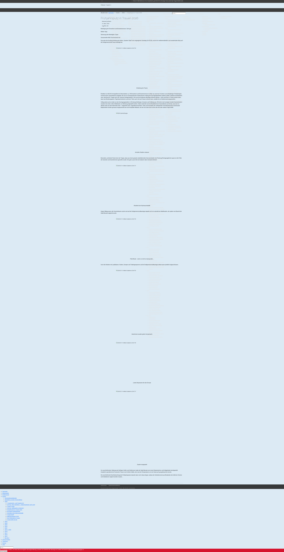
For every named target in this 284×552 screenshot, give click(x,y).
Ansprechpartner (206, 18)
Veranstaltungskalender (11, 498)
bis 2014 (7, 538)
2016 (6, 534)
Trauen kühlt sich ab (12, 519)
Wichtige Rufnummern (207, 21)
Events (4, 496)
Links (219, 13)
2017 (6, 533)
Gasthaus (186, 16)
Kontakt (204, 33)
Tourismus (5, 541)
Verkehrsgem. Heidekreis (210, 28)
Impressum (104, 485)
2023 (6, 524)
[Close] (0, 489)
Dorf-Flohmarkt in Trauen (13, 518)
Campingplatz (187, 18)
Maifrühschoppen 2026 (13, 516)
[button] (9, 493)
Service (201, 13)
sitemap (204, 34)
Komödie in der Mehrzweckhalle (15, 513)
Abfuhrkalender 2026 (209, 24)
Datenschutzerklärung (114, 485)
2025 (6, 521)
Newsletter (205, 16)
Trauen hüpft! (10, 514)
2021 (6, 528)
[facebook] (103, 1)
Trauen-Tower (11, 506)
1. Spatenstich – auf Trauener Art (15, 503)
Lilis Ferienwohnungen (189, 19)
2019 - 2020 (8, 529)
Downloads (205, 31)
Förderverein (5, 494)
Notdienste (205, 19)
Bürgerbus (207, 29)
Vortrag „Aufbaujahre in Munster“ (15, 508)
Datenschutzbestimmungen (75, 549)
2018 (6, 531)
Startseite (4, 491)
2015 (6, 536)
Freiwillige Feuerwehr (226, 16)
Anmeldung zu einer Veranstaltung (13, 499)
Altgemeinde (5, 493)
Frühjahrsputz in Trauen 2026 (14, 509)
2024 (6, 523)
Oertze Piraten (6, 539)
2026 (6, 501)
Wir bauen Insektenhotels (13, 511)
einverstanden (3, 551)
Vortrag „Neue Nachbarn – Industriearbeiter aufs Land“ (21, 504)
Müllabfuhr (204, 23)
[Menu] (100, 10)
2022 (6, 526)
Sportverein (224, 18)
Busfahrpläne (205, 26)
